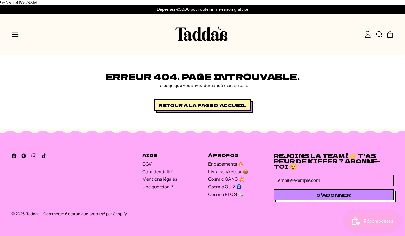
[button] (379, 34)
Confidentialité (157, 171)
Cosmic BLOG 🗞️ (225, 194)
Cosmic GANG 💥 (226, 179)
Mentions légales (159, 179)
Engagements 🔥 (225, 164)
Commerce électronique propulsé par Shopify (85, 213)
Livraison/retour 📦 (228, 171)
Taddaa (32, 213)
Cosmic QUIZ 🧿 (225, 187)
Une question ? (157, 187)
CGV (147, 164)
